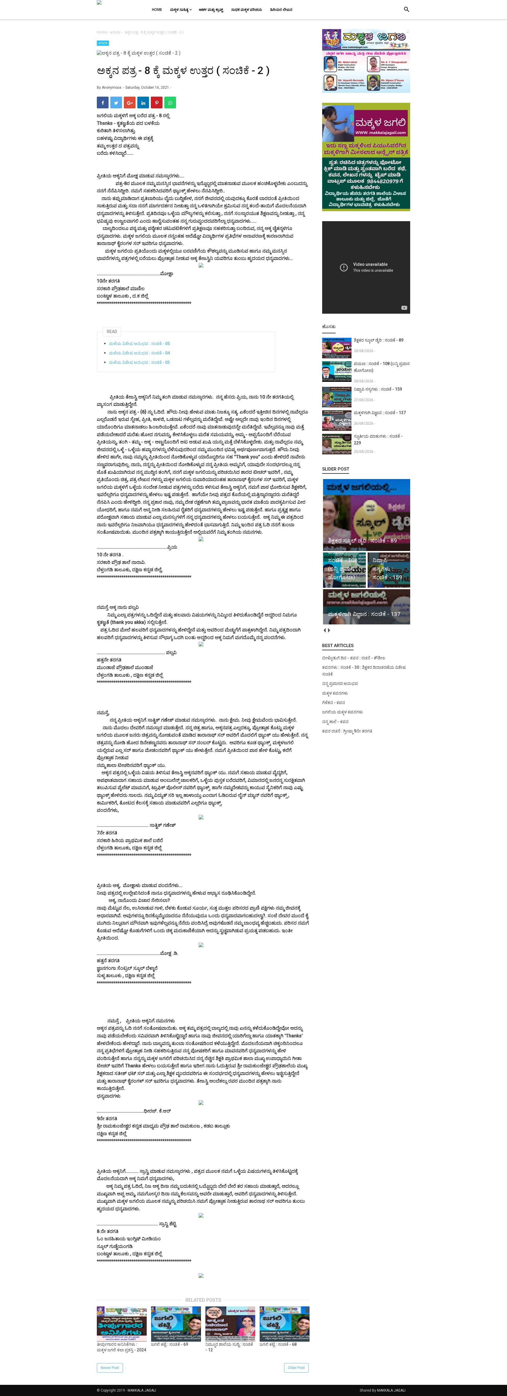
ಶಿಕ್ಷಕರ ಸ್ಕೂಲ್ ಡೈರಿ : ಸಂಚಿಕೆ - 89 (378, 340)
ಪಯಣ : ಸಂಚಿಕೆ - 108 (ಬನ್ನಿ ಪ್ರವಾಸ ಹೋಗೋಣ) (382, 367)
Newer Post (110, 1368)
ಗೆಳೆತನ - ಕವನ (333, 702)
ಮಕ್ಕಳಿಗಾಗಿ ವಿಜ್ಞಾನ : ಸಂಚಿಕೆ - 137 (380, 412)
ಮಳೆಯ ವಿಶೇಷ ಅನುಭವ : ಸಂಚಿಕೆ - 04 (139, 353)
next (329, 630)
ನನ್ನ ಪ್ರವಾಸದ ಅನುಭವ (340, 683)
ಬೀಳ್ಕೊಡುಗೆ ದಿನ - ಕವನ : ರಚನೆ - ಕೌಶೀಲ (353, 658)
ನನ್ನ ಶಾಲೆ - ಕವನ (335, 721)
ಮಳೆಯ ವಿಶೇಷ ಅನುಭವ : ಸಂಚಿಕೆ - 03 (139, 362)
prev (324, 630)
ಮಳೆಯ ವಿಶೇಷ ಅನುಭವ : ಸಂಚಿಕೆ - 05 (139, 343)
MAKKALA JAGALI (142, 1390)
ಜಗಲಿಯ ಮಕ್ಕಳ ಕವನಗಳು (342, 712)
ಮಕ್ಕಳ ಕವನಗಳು (335, 693)
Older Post (296, 1368)
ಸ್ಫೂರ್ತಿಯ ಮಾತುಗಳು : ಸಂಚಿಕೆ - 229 (378, 439)
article (103, 43)
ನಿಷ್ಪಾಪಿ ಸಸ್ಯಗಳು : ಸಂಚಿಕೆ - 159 (378, 389)
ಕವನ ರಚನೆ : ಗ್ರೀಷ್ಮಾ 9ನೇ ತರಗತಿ (347, 731)
